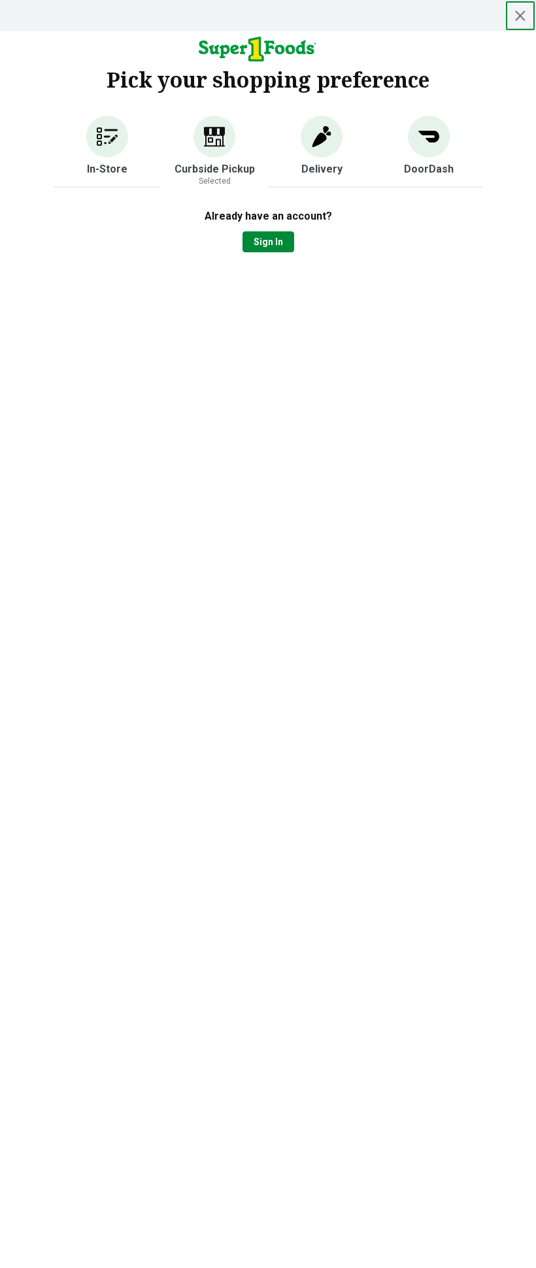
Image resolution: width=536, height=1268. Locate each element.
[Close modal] (520, 15)
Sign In (268, 242)
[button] (107, 152)
